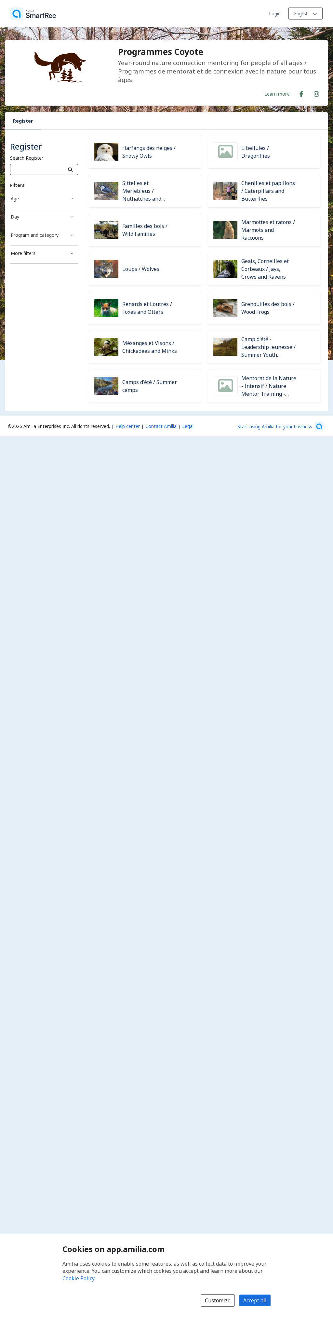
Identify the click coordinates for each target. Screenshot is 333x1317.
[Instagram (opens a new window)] (316, 93)
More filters (23, 253)
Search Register (26, 158)
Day (15, 217)
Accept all (255, 1300)
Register (23, 121)
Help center (127, 426)
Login (275, 13)
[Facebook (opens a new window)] (301, 93)
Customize (218, 1300)
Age (15, 198)
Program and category (35, 235)
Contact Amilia (161, 426)
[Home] (33, 13)
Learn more (277, 93)
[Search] (70, 169)
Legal (187, 426)
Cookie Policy (78, 1278)
